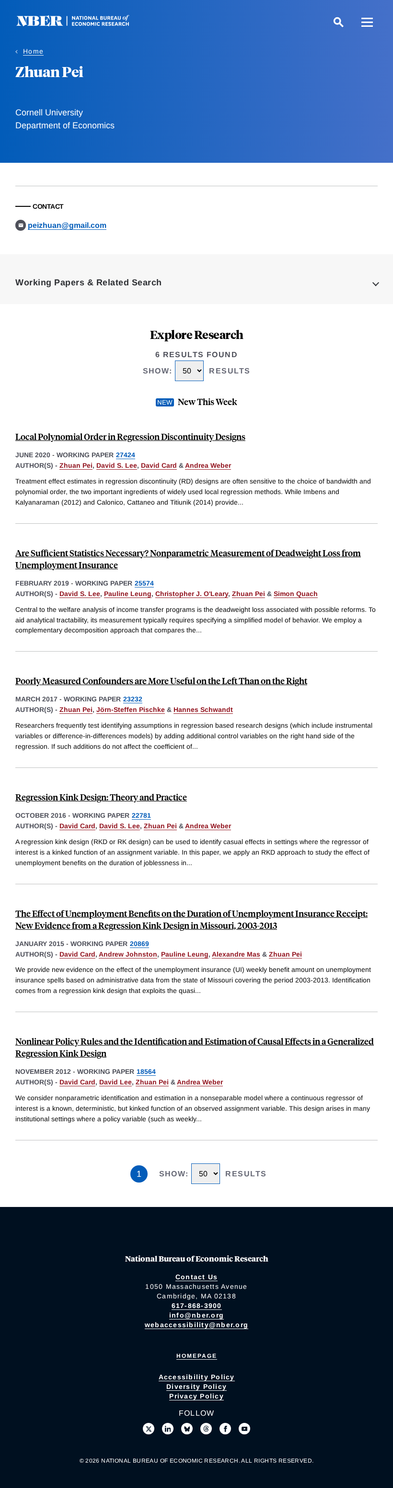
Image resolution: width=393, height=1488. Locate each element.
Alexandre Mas (236, 954)
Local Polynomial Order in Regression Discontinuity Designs (130, 436)
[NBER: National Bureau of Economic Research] (80, 24)
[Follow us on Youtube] (244, 1428)
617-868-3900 (197, 1305)
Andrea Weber (208, 465)
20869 (139, 943)
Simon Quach (296, 593)
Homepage (196, 1356)
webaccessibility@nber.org (196, 1325)
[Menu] (367, 22)
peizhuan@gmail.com (67, 225)
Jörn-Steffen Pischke (130, 709)
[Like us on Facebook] (225, 1428)
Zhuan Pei (75, 465)
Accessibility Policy (197, 1377)
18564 (146, 1071)
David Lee (115, 1082)
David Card (159, 465)
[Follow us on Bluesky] (187, 1428)
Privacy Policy (196, 1396)
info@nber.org (196, 1315)
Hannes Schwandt (203, 709)
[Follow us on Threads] (206, 1428)
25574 (144, 583)
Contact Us (196, 1277)
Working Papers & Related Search (88, 282)
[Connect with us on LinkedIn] (167, 1428)
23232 (132, 699)
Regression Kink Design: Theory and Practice (101, 797)
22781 (141, 815)
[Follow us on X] (148, 1428)
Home (33, 51)
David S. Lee (116, 465)
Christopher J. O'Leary (191, 593)
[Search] (338, 22)
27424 (125, 455)
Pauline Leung (127, 593)
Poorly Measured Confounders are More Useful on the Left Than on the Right (161, 681)
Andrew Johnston (128, 954)
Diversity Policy (196, 1386)
